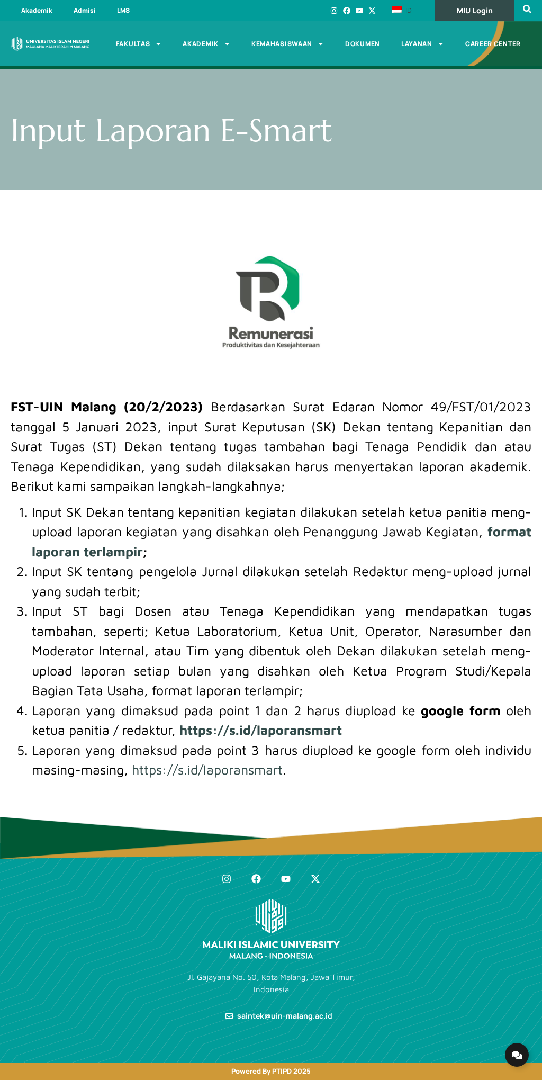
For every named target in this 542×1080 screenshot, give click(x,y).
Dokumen (362, 43)
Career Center (493, 43)
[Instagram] (334, 10)
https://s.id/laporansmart (260, 729)
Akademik (36, 10)
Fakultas (133, 43)
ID (407, 10)
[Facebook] (346, 10)
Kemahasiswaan (281, 43)
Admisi (85, 10)
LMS (123, 10)
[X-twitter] (372, 10)
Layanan (416, 43)
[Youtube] (359, 10)
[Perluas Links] (517, 1055)
